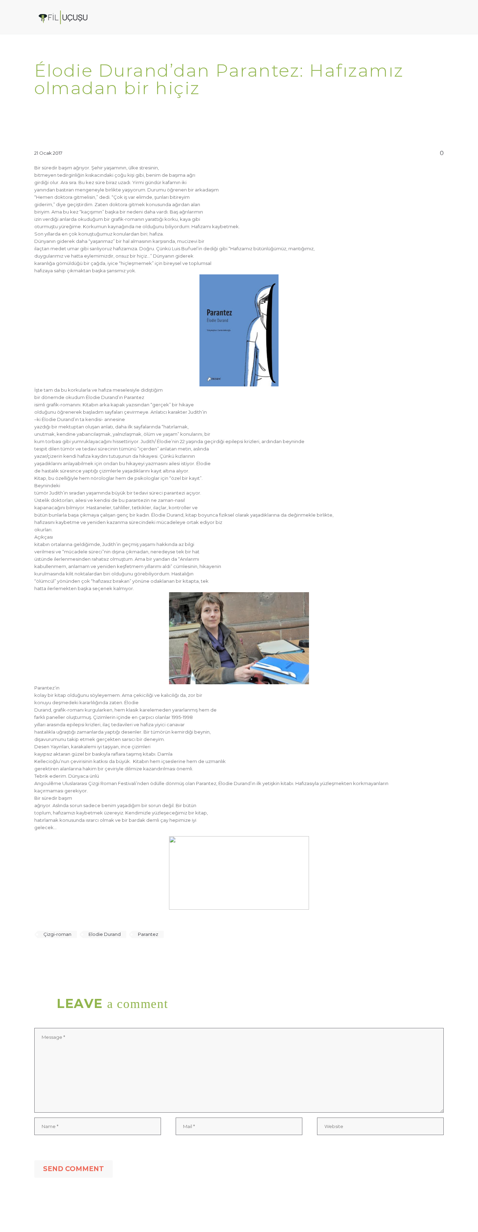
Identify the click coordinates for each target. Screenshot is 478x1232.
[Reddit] (89, 955)
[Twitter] (49, 955)
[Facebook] (39, 955)
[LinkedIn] (79, 955)
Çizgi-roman (57, 934)
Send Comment (73, 1169)
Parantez (148, 934)
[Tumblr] (69, 955)
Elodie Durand (105, 934)
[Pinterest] (59, 955)
